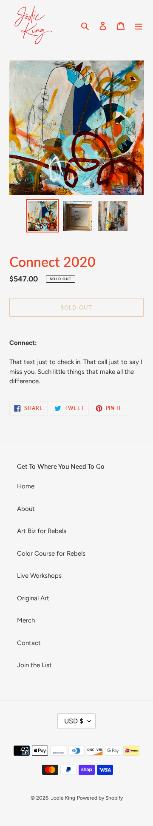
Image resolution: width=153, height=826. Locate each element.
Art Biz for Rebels (41, 531)
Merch (26, 620)
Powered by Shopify (100, 798)
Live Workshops (39, 575)
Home (25, 486)
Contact (29, 643)
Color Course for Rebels (51, 553)
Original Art (33, 598)
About (26, 509)
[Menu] (138, 25)
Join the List (34, 665)
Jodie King (63, 798)
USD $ (73, 721)
